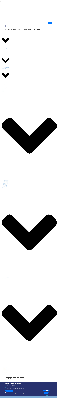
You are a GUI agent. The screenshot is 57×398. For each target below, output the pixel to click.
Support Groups (5, 52)
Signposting (5, 53)
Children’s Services (6, 50)
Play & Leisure (5, 49)
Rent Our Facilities (6, 370)
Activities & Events (5, 372)
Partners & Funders (6, 369)
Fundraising (5, 367)
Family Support (5, 48)
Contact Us (3, 374)
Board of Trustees (6, 67)
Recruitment (3, 373)
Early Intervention (6, 47)
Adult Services (5, 51)
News (2, 371)
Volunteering (5, 368)
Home (3, 32)
